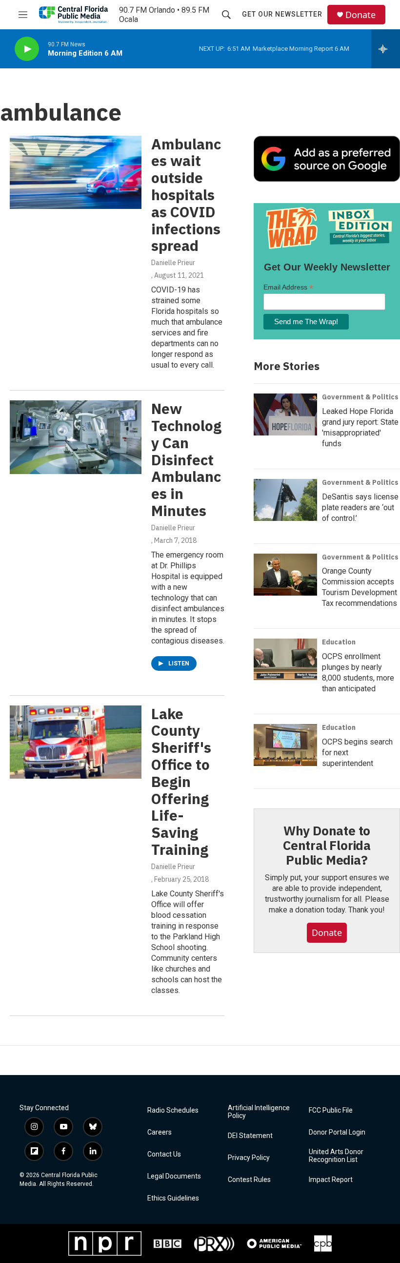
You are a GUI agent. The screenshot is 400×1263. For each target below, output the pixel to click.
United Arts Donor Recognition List (336, 1155)
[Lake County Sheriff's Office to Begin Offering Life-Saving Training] (75, 742)
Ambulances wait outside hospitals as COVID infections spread (186, 194)
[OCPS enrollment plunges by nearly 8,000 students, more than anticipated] (285, 660)
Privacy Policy (249, 1157)
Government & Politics (360, 397)
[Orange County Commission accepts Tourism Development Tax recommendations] (285, 575)
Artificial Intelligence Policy (259, 1111)
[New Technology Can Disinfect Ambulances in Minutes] (75, 437)
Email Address (288, 287)
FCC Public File (331, 1110)
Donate (360, 15)
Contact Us (164, 1154)
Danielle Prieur (173, 262)
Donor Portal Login (337, 1132)
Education (339, 642)
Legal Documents (174, 1176)
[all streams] (385, 48)
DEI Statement (250, 1135)
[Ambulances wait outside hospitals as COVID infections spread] (75, 172)
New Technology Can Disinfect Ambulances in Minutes (186, 459)
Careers (159, 1132)
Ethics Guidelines (173, 1198)
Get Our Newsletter (282, 14)
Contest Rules (249, 1179)
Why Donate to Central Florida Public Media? (327, 845)
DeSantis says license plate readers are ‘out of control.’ (360, 507)
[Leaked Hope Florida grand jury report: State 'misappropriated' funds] (285, 414)
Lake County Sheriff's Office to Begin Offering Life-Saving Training (181, 781)
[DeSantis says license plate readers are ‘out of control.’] (285, 500)
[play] (27, 49)
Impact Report (331, 1179)
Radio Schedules (173, 1110)
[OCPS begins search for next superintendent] (285, 745)
